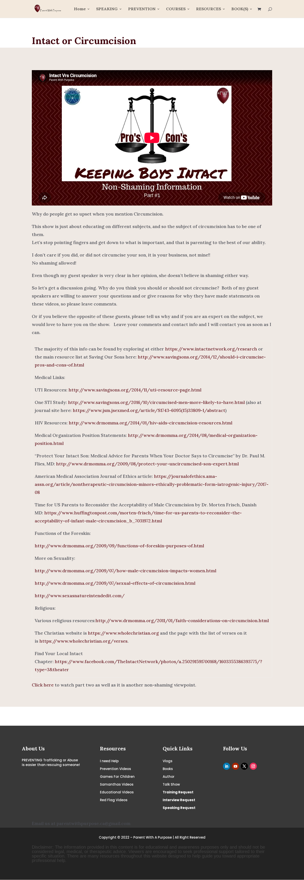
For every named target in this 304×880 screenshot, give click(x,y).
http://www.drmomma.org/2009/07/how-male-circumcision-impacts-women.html (125, 570)
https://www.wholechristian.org (123, 633)
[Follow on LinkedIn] (226, 766)
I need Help (109, 761)
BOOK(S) (239, 9)
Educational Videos (117, 792)
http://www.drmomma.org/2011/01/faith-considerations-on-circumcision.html (182, 620)
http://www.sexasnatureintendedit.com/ (80, 595)
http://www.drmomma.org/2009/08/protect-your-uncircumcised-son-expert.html (147, 463)
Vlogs (167, 761)
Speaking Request (179, 807)
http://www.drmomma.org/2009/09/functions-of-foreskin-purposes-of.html (119, 545)
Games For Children (117, 776)
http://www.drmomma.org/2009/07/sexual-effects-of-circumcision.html (115, 583)
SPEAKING (107, 9)
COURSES (176, 9)
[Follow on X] (244, 766)
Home (80, 9)
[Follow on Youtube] (235, 766)
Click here (43, 685)
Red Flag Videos (114, 800)
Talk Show (171, 784)
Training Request (178, 792)
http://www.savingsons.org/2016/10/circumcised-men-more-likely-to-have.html (156, 402)
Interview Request (179, 800)
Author (168, 776)
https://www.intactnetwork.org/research (211, 349)
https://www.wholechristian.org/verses (83, 641)
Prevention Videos (115, 768)
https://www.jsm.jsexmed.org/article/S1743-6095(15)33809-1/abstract (149, 410)
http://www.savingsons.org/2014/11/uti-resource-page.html (135, 390)
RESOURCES (208, 9)
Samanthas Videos (117, 784)
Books (168, 768)
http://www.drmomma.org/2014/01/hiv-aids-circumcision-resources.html (150, 423)
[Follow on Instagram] (253, 766)
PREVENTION (142, 9)
